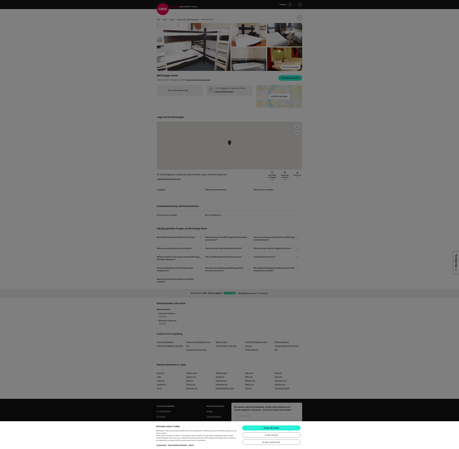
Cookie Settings (271, 435)
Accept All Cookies (271, 428)
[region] (229, 435)
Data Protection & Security (177, 445)
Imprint (191, 445)
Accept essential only (271, 442)
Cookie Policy (161, 445)
